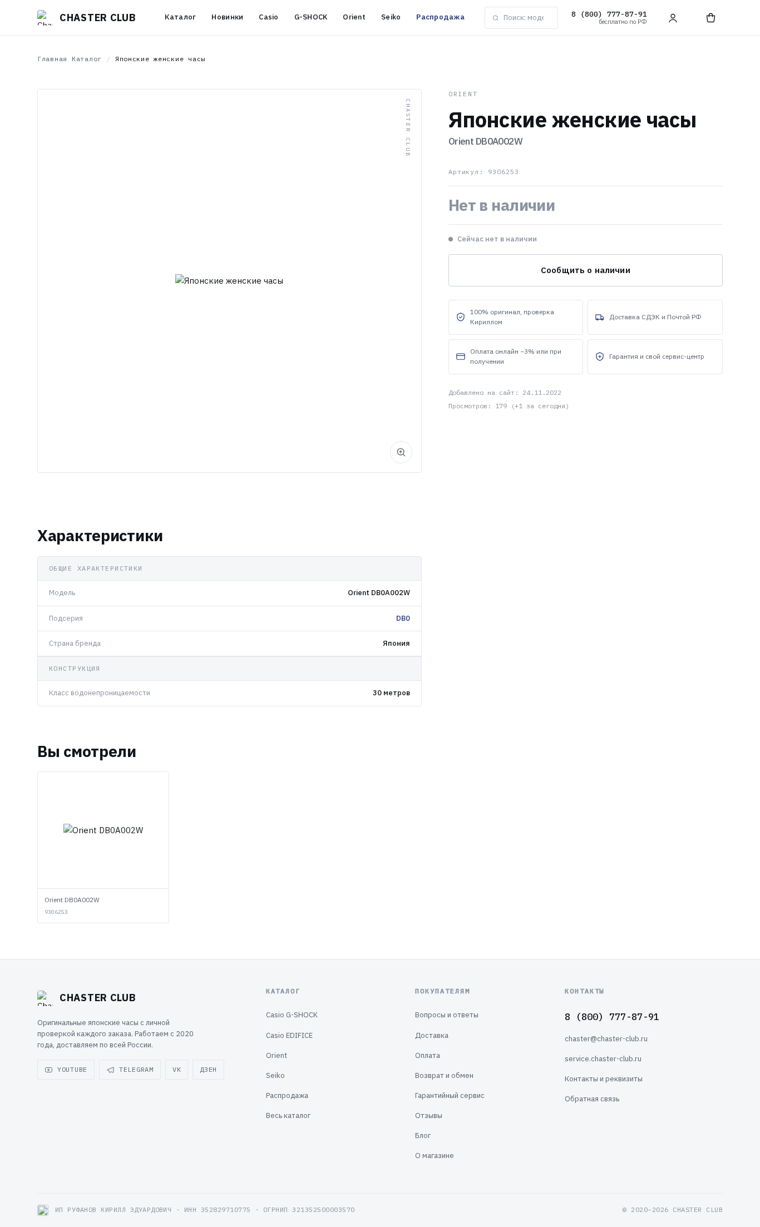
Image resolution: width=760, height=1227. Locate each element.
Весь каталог (288, 1115)
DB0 (403, 618)
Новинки (227, 17)
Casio (268, 17)
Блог (423, 1135)
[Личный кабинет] (672, 18)
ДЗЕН (208, 1069)
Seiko (391, 17)
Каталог (180, 17)
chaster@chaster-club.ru (606, 1038)
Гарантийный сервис (450, 1095)
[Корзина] (710, 18)
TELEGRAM (136, 1069)
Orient (354, 17)
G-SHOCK (311, 17)
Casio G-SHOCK (292, 1015)
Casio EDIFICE (289, 1035)
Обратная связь (592, 1099)
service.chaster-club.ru (603, 1058)
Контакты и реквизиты (604, 1078)
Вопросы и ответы (446, 1015)
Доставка (431, 1035)
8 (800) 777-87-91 (612, 1017)
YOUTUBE (72, 1069)
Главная (52, 59)
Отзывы (428, 1115)
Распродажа (440, 17)
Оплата (427, 1055)
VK (176, 1069)
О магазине (434, 1155)
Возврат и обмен (444, 1075)
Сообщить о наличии (585, 270)
